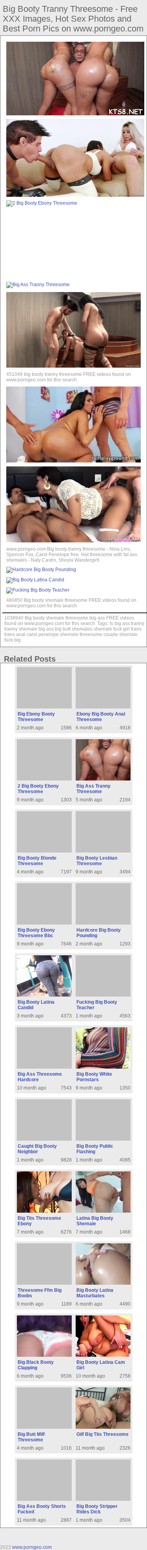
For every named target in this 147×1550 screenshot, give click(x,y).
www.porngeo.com (32, 1547)
